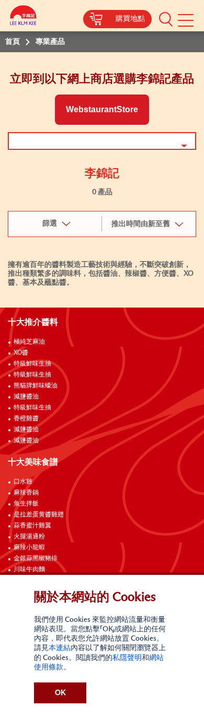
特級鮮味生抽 (32, 364)
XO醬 (21, 353)
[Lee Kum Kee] (23, 17)
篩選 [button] (49, 223)
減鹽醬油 (26, 397)
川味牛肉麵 (29, 570)
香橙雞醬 (26, 419)
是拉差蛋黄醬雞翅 (39, 515)
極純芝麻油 (29, 342)
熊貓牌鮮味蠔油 (36, 386)
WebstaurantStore (102, 109)
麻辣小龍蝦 (29, 548)
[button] (166, 19)
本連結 (60, 648)
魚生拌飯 (26, 504)
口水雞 (23, 482)
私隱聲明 (127, 658)
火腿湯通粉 (29, 537)
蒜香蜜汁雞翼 (32, 526)
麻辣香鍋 (26, 493)
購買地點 (130, 18)
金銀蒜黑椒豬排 (36, 559)
